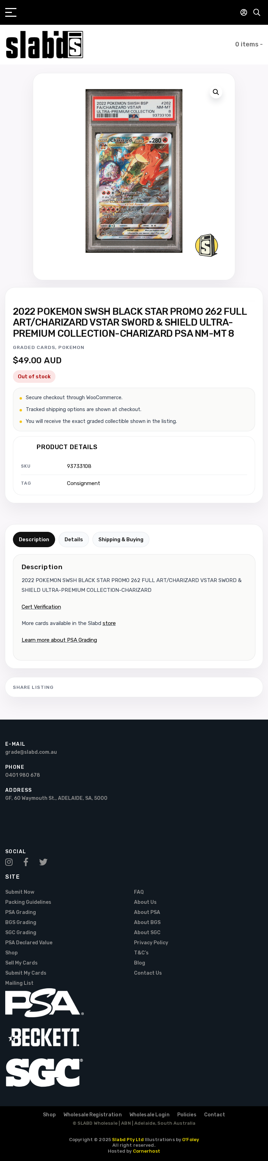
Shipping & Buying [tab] (120, 539)
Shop (11, 953)
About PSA (147, 912)
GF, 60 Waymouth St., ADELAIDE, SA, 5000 (56, 798)
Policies (186, 1115)
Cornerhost (146, 1151)
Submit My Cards (25, 973)
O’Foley (190, 1139)
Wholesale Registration (93, 1115)
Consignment (83, 483)
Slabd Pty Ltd (128, 1139)
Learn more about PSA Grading (59, 640)
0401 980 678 (22, 775)
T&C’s (141, 953)
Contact (214, 1115)
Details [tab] (74, 539)
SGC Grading (20, 933)
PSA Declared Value (28, 943)
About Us (145, 902)
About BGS (147, 922)
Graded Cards (34, 347)
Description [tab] (34, 539)
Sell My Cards (21, 963)
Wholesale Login (149, 1115)
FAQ (139, 892)
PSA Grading (20, 912)
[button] (216, 92)
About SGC (147, 933)
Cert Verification (41, 607)
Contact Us (148, 973)
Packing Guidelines (28, 902)
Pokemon (71, 347)
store (109, 623)
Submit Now (19, 892)
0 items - (249, 44)
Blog (139, 963)
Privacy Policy (151, 943)
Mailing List (19, 983)
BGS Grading (20, 922)
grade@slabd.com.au (31, 752)
